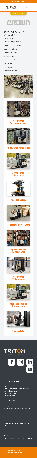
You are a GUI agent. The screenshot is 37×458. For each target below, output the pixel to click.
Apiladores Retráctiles (10, 49)
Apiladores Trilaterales (10, 52)
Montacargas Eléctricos (11, 56)
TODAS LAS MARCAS (18, 13)
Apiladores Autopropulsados (12, 42)
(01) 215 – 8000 (19, 2)
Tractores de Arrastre (10, 71)
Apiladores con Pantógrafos (12, 45)
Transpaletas (8, 67)
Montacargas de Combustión (13, 60)
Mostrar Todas (8, 38)
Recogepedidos (8, 63)
